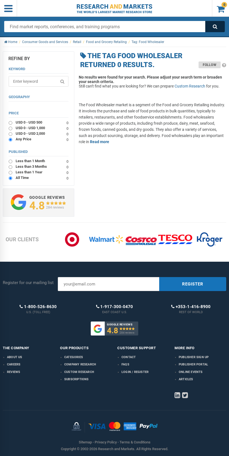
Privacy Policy (106, 442)
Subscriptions (76, 379)
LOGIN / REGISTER (135, 372)
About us (14, 357)
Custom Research (190, 86)
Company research (80, 364)
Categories (73, 357)
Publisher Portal (193, 364)
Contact (128, 357)
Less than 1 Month (42, 161)
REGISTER (192, 284)
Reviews (13, 372)
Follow (209, 65)
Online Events (191, 372)
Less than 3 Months (42, 166)
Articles (186, 379)
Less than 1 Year (42, 172)
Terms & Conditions (135, 442)
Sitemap (85, 442)
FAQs (125, 364)
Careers (13, 364)
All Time (42, 178)
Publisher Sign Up (194, 357)
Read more (99, 142)
